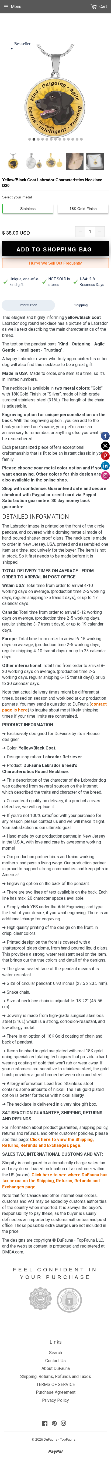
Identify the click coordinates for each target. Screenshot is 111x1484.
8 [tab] (60, 139)
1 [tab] (29, 139)
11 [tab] (73, 139)
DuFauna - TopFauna (59, 1439)
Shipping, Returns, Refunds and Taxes (55, 1376)
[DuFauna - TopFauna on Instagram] (63, 1423)
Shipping (81, 305)
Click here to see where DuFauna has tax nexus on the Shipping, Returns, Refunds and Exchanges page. (54, 1180)
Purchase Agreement (55, 1392)
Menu (16, 6)
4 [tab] (42, 139)
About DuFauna (55, 1368)
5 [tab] (47, 139)
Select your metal (17, 197)
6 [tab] (51, 139)
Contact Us (55, 1360)
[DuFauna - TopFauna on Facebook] (45, 1423)
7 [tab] (55, 139)
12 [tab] (77, 139)
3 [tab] (38, 139)
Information (28, 305)
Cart (102, 6)
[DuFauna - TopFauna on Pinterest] (54, 1423)
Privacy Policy (55, 1400)
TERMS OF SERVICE (55, 1384)
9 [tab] (64, 139)
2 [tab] (34, 139)
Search (55, 1352)
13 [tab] (81, 139)
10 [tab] (68, 139)
